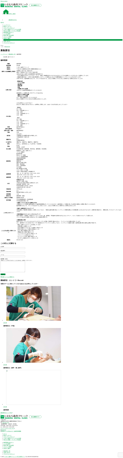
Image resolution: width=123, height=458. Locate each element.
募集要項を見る (12, 20)
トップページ (6, 25)
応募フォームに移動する (8, 277)
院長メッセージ (7, 26)
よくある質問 (6, 33)
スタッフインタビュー (9, 28)
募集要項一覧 (6, 451)
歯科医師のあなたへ (8, 32)
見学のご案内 (12, 13)
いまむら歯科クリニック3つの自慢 (12, 29)
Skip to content (4, 1)
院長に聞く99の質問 (8, 35)
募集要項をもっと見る (6, 412)
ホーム (5, 433)
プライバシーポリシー (9, 42)
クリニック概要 (7, 36)
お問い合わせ (6, 41)
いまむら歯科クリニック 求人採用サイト (14, 456)
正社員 (5, 322)
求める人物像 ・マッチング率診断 (12, 439)
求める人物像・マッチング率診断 (11, 30)
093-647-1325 (5, 422)
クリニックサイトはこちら (7, 428)
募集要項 (5, 39)
